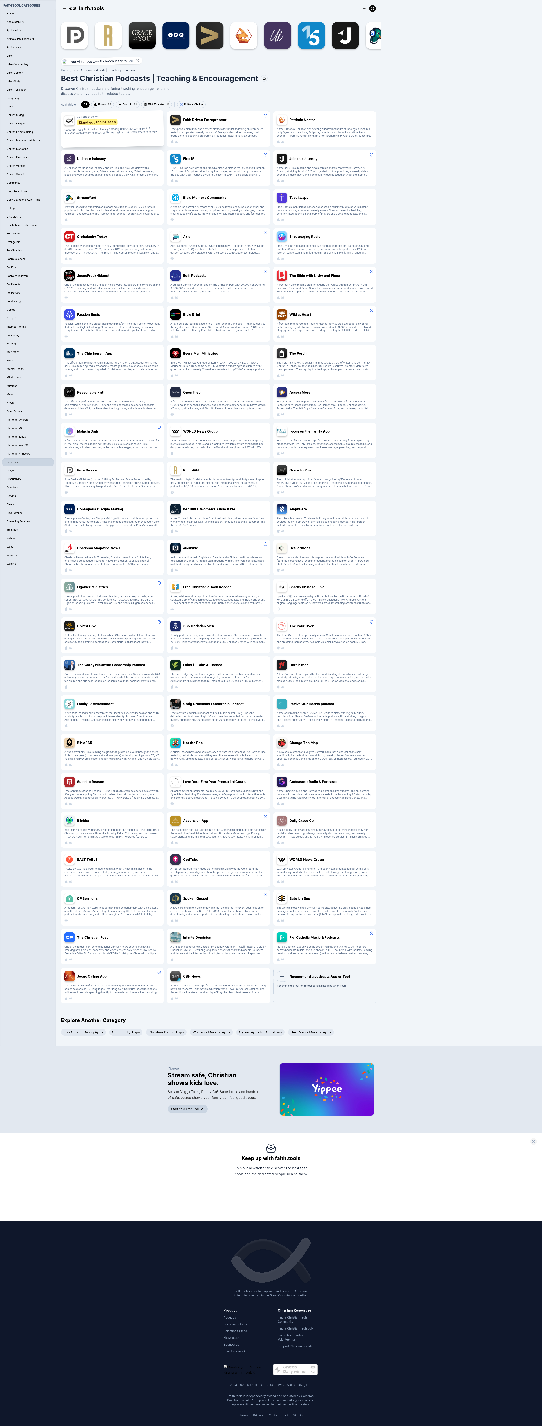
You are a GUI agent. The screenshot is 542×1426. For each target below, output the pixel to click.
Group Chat (13, 318)
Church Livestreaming (20, 132)
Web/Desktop (158, 104)
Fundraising (14, 301)
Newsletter (231, 1337)
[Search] (372, 8)
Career (11, 106)
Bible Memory (15, 72)
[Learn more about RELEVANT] (102, 35)
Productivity (14, 479)
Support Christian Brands (295, 1346)
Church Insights (16, 123)
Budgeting (13, 98)
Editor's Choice (193, 104)
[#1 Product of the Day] (295, 1370)
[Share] (264, 78)
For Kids (11, 267)
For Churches (15, 250)
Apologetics (14, 30)
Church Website (16, 165)
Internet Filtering (16, 326)
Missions (12, 385)
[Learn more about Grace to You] (136, 35)
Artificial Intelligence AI (20, 38)
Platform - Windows (18, 453)
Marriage (12, 343)
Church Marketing (17, 148)
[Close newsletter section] (533, 1141)
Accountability (15, 21)
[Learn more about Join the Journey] (339, 35)
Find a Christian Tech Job (295, 1328)
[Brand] (271, 1260)
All (85, 104)
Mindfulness (14, 377)
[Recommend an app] (364, 8)
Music (10, 394)
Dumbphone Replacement (22, 225)
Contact (274, 1415)
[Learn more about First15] (305, 35)
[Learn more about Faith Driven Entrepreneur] (203, 35)
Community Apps (126, 1032)
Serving (11, 495)
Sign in (298, 1415)
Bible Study (13, 81)
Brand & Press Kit (235, 1351)
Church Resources (18, 157)
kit (286, 1415)
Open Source (14, 411)
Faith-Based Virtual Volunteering (291, 1337)
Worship (11, 563)
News (10, 402)
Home (65, 70)
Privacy (258, 1415)
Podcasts (12, 462)
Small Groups (14, 512)
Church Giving (15, 115)
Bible (10, 55)
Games (11, 309)
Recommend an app (238, 1324)
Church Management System (24, 140)
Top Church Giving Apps (83, 1032)
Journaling (13, 335)
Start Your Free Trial (185, 1109)
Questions (13, 487)
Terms (244, 1415)
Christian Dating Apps (166, 1032)
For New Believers (17, 275)
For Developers (16, 258)
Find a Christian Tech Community (292, 1319)
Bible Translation (16, 89)
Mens (10, 360)
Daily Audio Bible (17, 191)
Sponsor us (231, 1344)
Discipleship (14, 216)
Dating (11, 208)
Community (13, 182)
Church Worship (16, 174)
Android (130, 104)
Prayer (11, 470)
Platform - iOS (15, 428)
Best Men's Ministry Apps (311, 1032)
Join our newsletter (250, 1168)
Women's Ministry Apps (211, 1032)
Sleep (10, 504)
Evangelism (13, 242)
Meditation (13, 352)
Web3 (10, 546)
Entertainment (15, 233)
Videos (11, 538)
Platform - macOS (17, 445)
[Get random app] (64, 8)
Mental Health (15, 369)
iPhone (104, 104)
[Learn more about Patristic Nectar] (237, 35)
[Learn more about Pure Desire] (68, 35)
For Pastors (13, 292)
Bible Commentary (18, 64)
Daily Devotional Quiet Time (23, 199)
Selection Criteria (235, 1331)
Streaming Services (18, 521)
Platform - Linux (16, 436)
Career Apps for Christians (260, 1032)
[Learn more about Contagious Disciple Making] (170, 35)
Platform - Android (17, 419)
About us (230, 1317)
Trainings (12, 529)
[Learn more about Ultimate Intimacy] (271, 35)
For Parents (13, 284)
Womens (12, 555)
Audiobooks (14, 47)
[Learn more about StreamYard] (373, 35)
